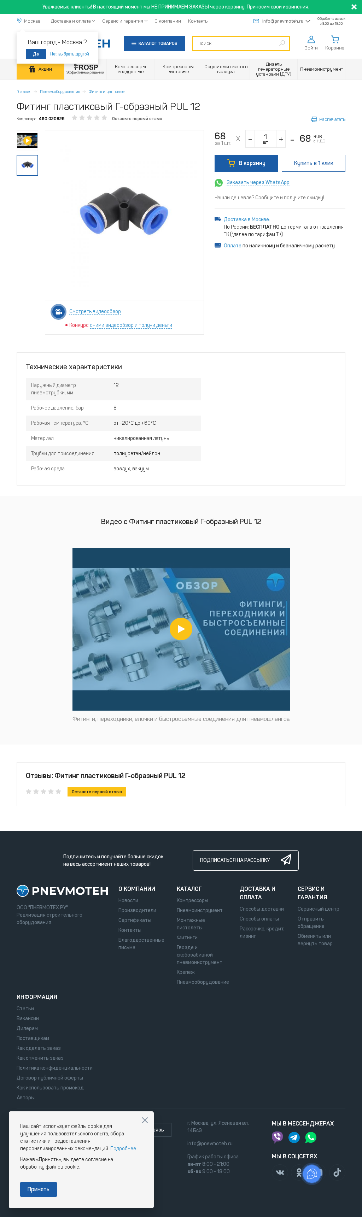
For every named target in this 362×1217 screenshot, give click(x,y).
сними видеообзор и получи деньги (131, 325)
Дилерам (27, 1028)
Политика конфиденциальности (55, 1068)
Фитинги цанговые (106, 91)
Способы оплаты (259, 919)
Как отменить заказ (40, 1058)
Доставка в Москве (246, 220)
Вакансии (28, 1019)
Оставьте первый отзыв (137, 118)
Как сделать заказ (39, 1048)
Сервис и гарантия (122, 21)
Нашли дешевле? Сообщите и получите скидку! (269, 198)
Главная (24, 91)
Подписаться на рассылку (235, 860)
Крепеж (186, 972)
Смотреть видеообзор (95, 311)
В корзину (252, 163)
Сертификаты (134, 920)
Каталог (189, 889)
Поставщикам (33, 1038)
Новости (128, 901)
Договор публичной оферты (50, 1078)
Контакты (198, 21)
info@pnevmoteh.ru (282, 21)
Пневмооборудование (60, 91)
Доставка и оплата (71, 21)
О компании (167, 21)
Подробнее (123, 1149)
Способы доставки (262, 909)
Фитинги (187, 938)
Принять (38, 1189)
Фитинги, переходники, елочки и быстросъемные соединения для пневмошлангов (181, 719)
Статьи (25, 1009)
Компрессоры (192, 901)
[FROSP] (85, 69)
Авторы (26, 1098)
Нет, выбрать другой (69, 54)
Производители (137, 910)
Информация (37, 997)
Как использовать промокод (50, 1088)
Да (36, 54)
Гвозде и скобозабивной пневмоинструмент (199, 955)
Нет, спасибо (145, 1120)
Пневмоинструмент (200, 910)
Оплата (232, 246)
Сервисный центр (318, 909)
